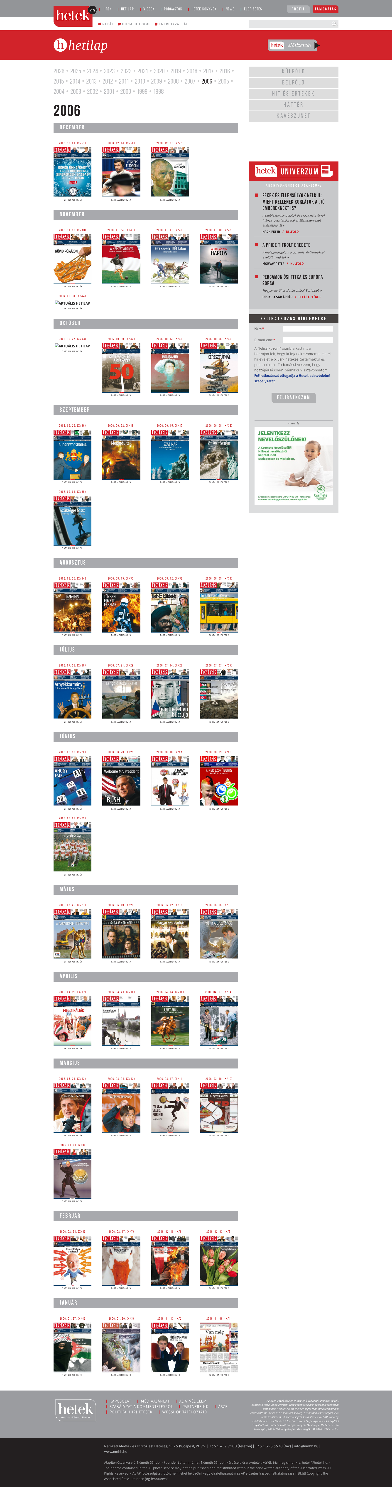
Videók (149, 9)
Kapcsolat (120, 1401)
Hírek (107, 9)
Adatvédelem (193, 1401)
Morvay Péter (273, 263)
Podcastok (173, 9)
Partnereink (195, 1406)
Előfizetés (253, 9)
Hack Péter (271, 231)
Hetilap (127, 9)
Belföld (292, 231)
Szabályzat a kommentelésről (141, 1406)
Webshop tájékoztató (184, 1412)
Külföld (297, 263)
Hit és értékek (310, 297)
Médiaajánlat (155, 1401)
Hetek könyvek (204, 9)
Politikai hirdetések (131, 1412)
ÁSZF (223, 1406)
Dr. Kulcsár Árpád (277, 297)
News (230, 9)
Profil (298, 9)
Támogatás (326, 9)
